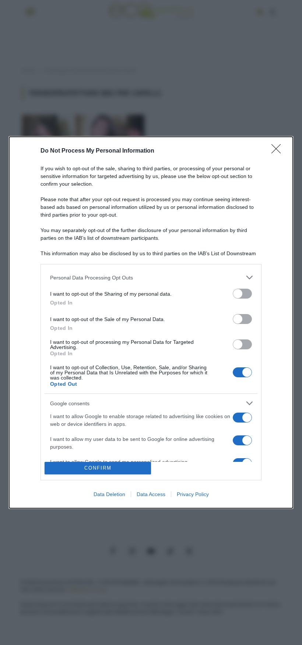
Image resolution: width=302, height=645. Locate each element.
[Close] (278, 151)
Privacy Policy (193, 494)
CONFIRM (98, 468)
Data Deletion (109, 494)
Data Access (151, 494)
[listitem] (151, 277)
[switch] (242, 294)
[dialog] (151, 322)
